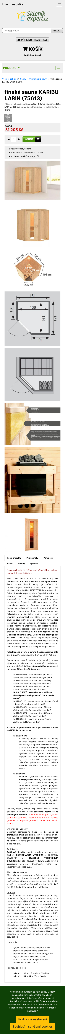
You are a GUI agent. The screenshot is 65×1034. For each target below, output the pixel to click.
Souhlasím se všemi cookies (33, 1026)
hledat (57, 30)
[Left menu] (58, 68)
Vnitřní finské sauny (38, 79)
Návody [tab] (21, 563)
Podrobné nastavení (32, 1019)
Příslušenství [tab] (32, 558)
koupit (29, 139)
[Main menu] (59, 4)
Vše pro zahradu (10, 79)
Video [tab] (10, 563)
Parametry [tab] (48, 558)
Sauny (23, 79)
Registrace (40, 39)
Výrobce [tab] (34, 563)
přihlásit (26, 39)
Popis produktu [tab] (14, 558)
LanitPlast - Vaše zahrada (32, 16)
